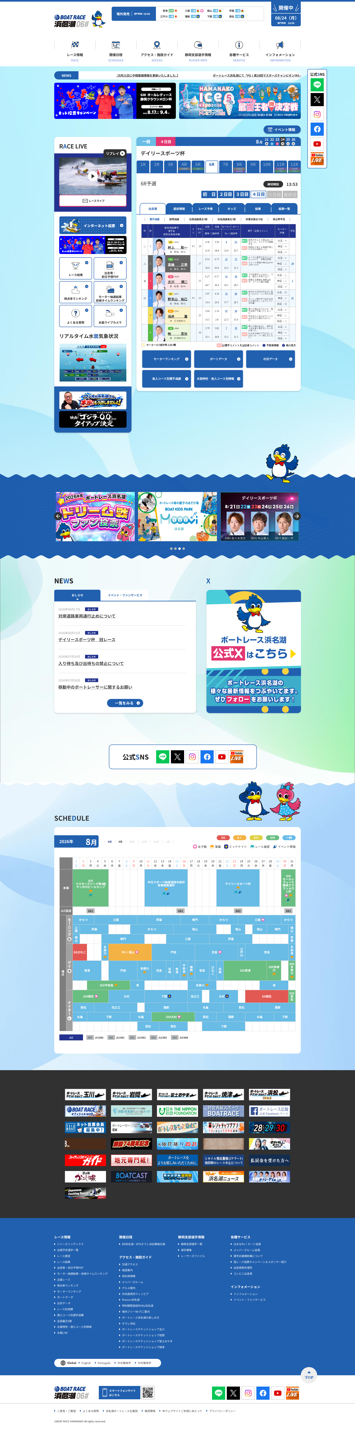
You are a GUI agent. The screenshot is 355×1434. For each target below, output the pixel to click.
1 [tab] (171, 548)
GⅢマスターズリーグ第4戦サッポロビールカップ (91, 883)
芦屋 (159, 919)
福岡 (191, 968)
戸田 (173, 952)
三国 (116, 919)
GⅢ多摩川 (274, 968)
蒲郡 (166, 1007)
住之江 (195, 996)
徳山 (195, 929)
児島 (214, 952)
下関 (164, 996)
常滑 (87, 970)
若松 (83, 1007)
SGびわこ (80, 952)
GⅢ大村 (171, 1016)
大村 (126, 996)
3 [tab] (179, 548)
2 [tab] (175, 548)
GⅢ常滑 (245, 970)
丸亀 (206, 1007)
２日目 (225, 194)
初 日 (209, 194)
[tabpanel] (177, 516)
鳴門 (195, 919)
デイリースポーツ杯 (238, 883)
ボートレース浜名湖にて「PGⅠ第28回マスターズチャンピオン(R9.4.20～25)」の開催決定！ (185, 75)
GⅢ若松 (291, 996)
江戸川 (241, 952)
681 (90, 911)
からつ (83, 919)
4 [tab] (183, 548)
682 (238, 911)
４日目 (258, 194)
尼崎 (169, 970)
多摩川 (105, 950)
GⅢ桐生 (88, 996)
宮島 (267, 952)
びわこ (212, 970)
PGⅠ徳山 (128, 952)
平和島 (291, 950)
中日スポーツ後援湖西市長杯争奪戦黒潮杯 (166, 884)
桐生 (173, 1026)
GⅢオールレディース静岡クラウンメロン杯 (288, 883)
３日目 (242, 194)
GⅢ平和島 (106, 985)
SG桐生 (267, 996)
